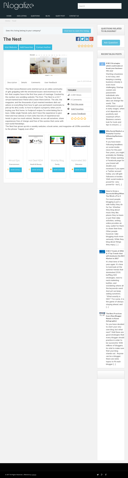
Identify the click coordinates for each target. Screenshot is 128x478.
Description (12, 82)
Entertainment (14, 164)
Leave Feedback (78, 113)
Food (14, 21)
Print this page (77, 104)
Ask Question (111, 42)
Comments (35, 82)
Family (57, 164)
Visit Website (11, 47)
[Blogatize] (32, 5)
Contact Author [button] (43, 47)
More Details (15, 170)
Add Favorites (77, 109)
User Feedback (50, 82)
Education (78, 164)
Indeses (33, 475)
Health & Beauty (36, 164)
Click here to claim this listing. (76, 31)
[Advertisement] (113, 420)
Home (7, 21)
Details (24, 82)
